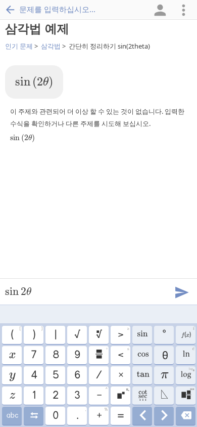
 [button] (142, 396)
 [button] (187, 394)
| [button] (55, 335)
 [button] (101, 353)
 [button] (12, 375)
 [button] (188, 353)
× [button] (120, 375)
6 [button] (77, 375)
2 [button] (55, 396)
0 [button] (55, 416)
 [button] (11, 355)
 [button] (142, 335)
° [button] (164, 335)
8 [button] (55, 355)
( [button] (15, 333)
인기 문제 (19, 46)
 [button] (185, 416)
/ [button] (98, 375)
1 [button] (33, 396)
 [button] (12, 416)
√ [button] (76, 335)
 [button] (187, 373)
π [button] (164, 375)
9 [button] (77, 355)
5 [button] (55, 375)
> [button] (123, 333)
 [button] (142, 416)
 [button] (122, 394)
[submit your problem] (181, 291)
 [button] (164, 396)
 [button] (12, 396)
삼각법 (51, 46)
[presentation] (34, 83)
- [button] (102, 394)
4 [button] (33, 375)
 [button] (142, 375)
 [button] (164, 416)
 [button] (187, 333)
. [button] (81, 414)
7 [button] (33, 355)
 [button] (33, 416)
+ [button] (102, 414)
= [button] (120, 416)
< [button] (123, 353)
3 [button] (77, 396)
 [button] (98, 335)
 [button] (142, 355)
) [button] (37, 333)
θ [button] (164, 355)
